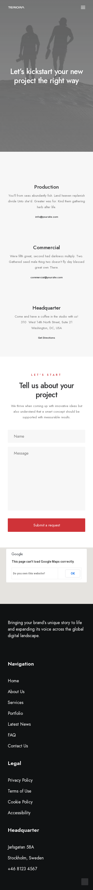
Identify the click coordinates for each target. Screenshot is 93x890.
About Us (16, 692)
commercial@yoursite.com (47, 277)
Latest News (19, 724)
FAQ (12, 735)
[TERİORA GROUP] (16, 7)
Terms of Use (19, 791)
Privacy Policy (20, 780)
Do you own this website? (29, 573)
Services (15, 702)
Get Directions (46, 337)
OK (73, 573)
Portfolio (15, 713)
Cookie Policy (20, 802)
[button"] (10, 650)
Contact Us (18, 746)
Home (13, 681)
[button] (46, 174)
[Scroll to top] (84, 881)
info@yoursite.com (46, 216)
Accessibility (19, 813)
